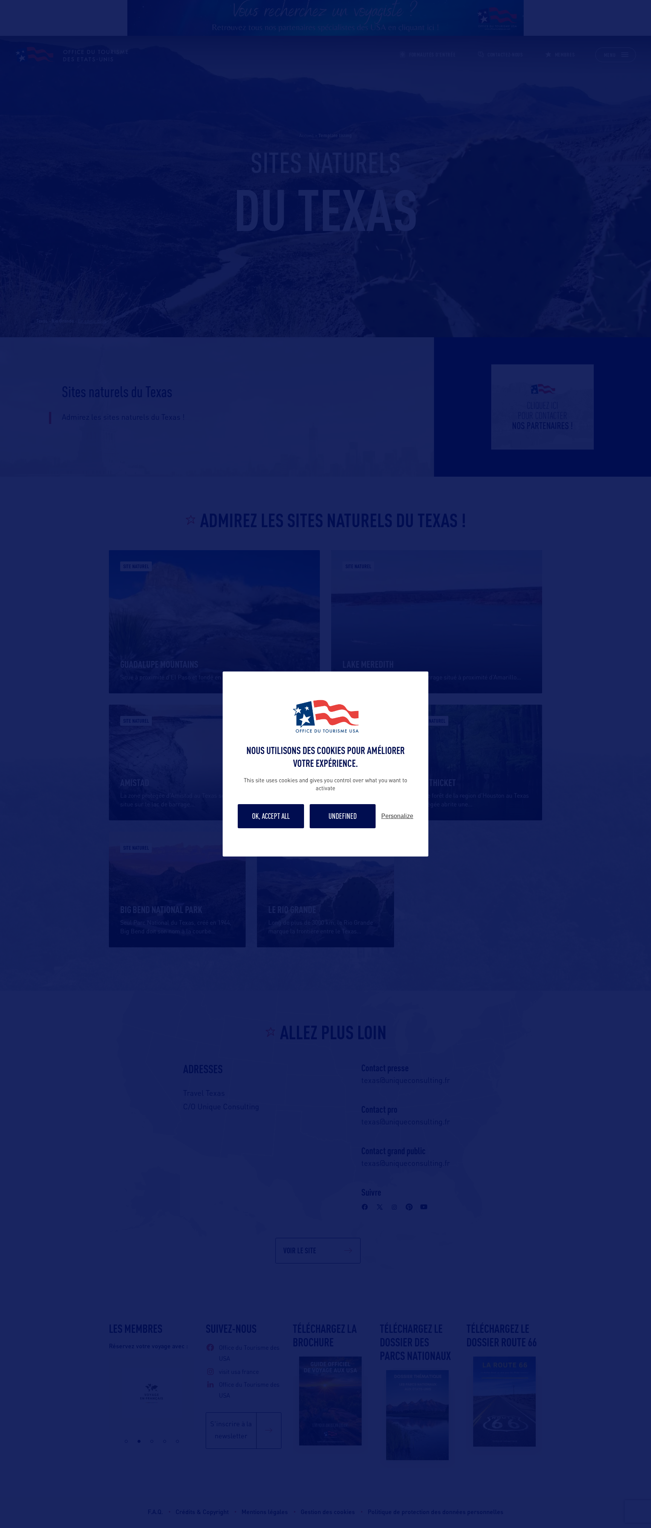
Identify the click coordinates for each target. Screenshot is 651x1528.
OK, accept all (271, 816)
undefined (343, 816)
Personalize (397, 816)
